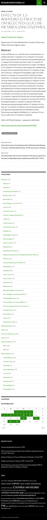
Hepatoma (6, 247)
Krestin (9, 501)
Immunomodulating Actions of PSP (13, 447)
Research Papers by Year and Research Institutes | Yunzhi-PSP (22, 457)
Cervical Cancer (8, 211)
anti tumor (18, 480)
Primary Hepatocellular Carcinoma (15, 306)
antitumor (25, 481)
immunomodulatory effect (8, 498)
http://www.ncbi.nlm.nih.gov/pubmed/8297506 (19, 125)
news (36, 501)
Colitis (5, 219)
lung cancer (23, 501)
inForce (31, 498)
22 (11, 421)
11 (30, 415)
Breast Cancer (8, 195)
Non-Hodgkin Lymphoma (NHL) (13, 294)
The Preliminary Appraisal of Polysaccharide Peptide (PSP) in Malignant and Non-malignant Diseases (22, 466)
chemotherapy (35, 484)
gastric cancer (41, 493)
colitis (11, 487)
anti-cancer (4, 480)
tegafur (27, 506)
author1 (22, 31)
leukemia (16, 500)
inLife (35, 498)
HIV (2, 495)
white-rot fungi (39, 506)
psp (7, 506)
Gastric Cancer (8, 243)
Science (3, 338)
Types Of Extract (6, 342)
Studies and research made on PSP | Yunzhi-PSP (17, 461)
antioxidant (10, 480)
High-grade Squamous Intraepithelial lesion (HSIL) (20, 255)
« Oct (3, 428)
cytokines (26, 493)
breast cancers (6, 484)
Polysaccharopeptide (31, 503)
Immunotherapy (8, 369)
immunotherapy (22, 498)
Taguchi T (4, 37)
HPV (5, 495)
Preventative (7, 389)
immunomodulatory (27, 495)
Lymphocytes (7, 381)
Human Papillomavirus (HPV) (13, 263)
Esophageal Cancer (9, 235)
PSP (4, 350)
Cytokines (6, 365)
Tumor (5, 318)
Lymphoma (6, 282)
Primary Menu (44, 2)
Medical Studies (7, 11)
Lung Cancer (7, 278)
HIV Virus (6, 259)
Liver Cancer (7, 274)
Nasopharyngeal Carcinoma (12, 290)
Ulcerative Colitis (9, 322)
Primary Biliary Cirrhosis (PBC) (13, 302)
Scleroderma (7, 314)
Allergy (5, 183)
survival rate (21, 506)
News (3, 330)
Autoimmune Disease (10, 191)
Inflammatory (7, 266)
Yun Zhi (3, 508)
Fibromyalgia (7, 239)
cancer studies (25, 484)
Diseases (4, 179)
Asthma (5, 187)
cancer (15, 483)
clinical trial (5, 488)
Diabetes (6, 231)
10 (23, 415)
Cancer (5, 207)
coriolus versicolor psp (12, 492)
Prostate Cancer (8, 310)
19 (36, 418)
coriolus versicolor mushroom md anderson (13, 490)
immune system (12, 495)
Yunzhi (9, 508)
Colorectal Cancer (9, 227)
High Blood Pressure (10, 251)
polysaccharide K (6, 503)
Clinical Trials (7, 361)
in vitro (5, 373)
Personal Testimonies (8, 334)
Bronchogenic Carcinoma (11, 203)
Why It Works (5, 354)
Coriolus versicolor (10, 133)
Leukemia (6, 270)
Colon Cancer (7, 223)
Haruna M (12, 37)
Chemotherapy (8, 357)
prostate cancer (41, 503)
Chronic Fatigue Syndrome (12, 215)
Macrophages (7, 385)
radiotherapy (12, 506)
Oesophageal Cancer (10, 298)
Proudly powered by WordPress (10, 517)
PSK (4, 346)
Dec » (43, 428)
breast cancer (33, 480)
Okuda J (20, 37)
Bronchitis (6, 199)
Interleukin (6, 377)
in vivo (4, 500)
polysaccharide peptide (18, 503)
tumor (32, 506)
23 (17, 421)
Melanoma (6, 286)
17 (23, 418)
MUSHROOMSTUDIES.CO (12, 2)
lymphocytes (31, 501)
